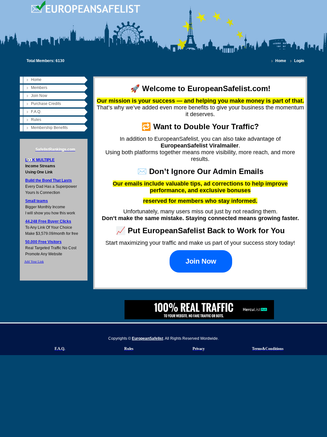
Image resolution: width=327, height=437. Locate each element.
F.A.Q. (36, 111)
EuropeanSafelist (147, 338)
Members (39, 87)
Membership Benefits (49, 127)
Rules (36, 119)
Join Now (39, 95)
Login (299, 61)
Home (280, 61)
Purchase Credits (46, 103)
